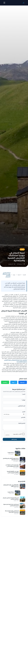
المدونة (19, 275)
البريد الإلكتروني (21, 406)
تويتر (13, 382)
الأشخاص (23, 417)
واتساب (5, 382)
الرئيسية (24, 275)
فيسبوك (22, 382)
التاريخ (23, 411)
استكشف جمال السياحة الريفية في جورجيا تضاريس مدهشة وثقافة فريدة (15, 360)
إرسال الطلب (14, 439)
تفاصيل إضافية (21, 423)
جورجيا (14, 275)
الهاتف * (23, 400)
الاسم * (23, 394)
